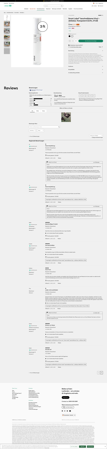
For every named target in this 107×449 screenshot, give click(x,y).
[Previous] (13, 41)
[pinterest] (67, 411)
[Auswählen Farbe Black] (69, 36)
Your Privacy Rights (74, 446)
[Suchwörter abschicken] (61, 6)
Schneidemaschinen (10, 12)
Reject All (82, 446)
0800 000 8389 (73, 401)
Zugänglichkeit (100, 3)
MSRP (69, 23)
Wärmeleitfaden (11, 3)
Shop (5, 12)
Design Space (6, 3)
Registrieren (65, 397)
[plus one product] (76, 41)
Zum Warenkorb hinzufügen (90, 40)
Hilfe (97, 3)
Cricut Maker (16, 12)
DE (94, 3)
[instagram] (64, 411)
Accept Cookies (90, 446)
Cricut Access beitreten (78, 8)
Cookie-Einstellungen (33, 409)
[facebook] (62, 411)
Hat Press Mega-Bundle (54, 0)
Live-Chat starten (69, 407)
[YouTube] (70, 411)
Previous (15, 0)
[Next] (61, 41)
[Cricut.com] (8, 6)
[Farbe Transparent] (72, 36)
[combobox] (53, 6)
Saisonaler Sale (32, 8)
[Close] (105, 446)
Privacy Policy (47, 447)
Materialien (22, 12)
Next (91, 0)
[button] (94, 6)
